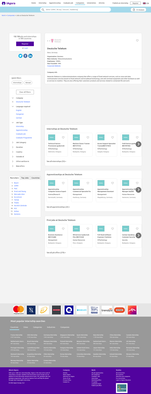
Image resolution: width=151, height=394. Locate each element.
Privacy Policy (67, 380)
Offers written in (22, 161)
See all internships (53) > (56, 161)
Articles (102, 3)
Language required (23, 106)
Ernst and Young (20, 191)
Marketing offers (96, 380)
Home (33, 3)
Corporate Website (54, 66)
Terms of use (66, 378)
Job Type (19, 123)
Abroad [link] (28, 83)
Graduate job (68, 3)
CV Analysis (140, 10)
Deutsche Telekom (23, 102)
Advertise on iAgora (68, 376)
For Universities (120, 378)
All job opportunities (97, 373)
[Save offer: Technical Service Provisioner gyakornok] (63, 137)
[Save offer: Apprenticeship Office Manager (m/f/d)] (137, 183)
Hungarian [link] (20, 114)
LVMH (16, 186)
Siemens (17, 214)
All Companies (96, 374)
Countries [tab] (35, 178)
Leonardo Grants (96, 383)
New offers (20, 166)
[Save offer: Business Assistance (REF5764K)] (63, 229)
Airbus (16, 211)
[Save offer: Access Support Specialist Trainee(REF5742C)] (112, 137)
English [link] (18, 110)
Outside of (20, 157)
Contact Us (66, 382)
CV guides (94, 382)
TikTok (16, 200)
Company (19, 98)
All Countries (119, 374)
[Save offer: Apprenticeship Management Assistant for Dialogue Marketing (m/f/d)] (112, 183)
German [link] (19, 118)
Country (19, 152)
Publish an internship (120, 3)
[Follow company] (137, 40)
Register (25, 44)
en (147, 3)
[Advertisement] (75, 25)
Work (4, 15)
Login (26, 48)
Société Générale (20, 206)
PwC (15, 188)
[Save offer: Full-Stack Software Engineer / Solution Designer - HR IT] (112, 229)
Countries (14, 327)
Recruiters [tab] (14, 178)
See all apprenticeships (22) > (58, 207)
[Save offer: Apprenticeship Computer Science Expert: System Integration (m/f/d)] (63, 183)
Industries (51, 327)
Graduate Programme (24, 138)
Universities (91, 3)
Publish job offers (97, 385)
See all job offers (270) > (56, 253)
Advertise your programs (123, 376)
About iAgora (67, 374)
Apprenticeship (55, 3)
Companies (80, 3)
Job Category (21, 142)
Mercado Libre (19, 194)
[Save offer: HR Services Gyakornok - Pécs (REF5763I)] (88, 229)
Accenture (18, 197)
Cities (25, 327)
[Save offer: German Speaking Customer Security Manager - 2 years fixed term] (137, 229)
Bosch (16, 183)
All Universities (120, 373)
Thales (16, 203)
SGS (15, 208)
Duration (19, 147)
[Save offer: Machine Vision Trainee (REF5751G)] (88, 137)
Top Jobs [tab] (25, 178)
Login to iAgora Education (123, 380)
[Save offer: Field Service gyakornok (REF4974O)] (137, 137)
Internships (17, 83)
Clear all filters (25, 92)
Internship (42, 3)
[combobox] (75, 9)
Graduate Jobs (96, 376)
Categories (37, 327)
